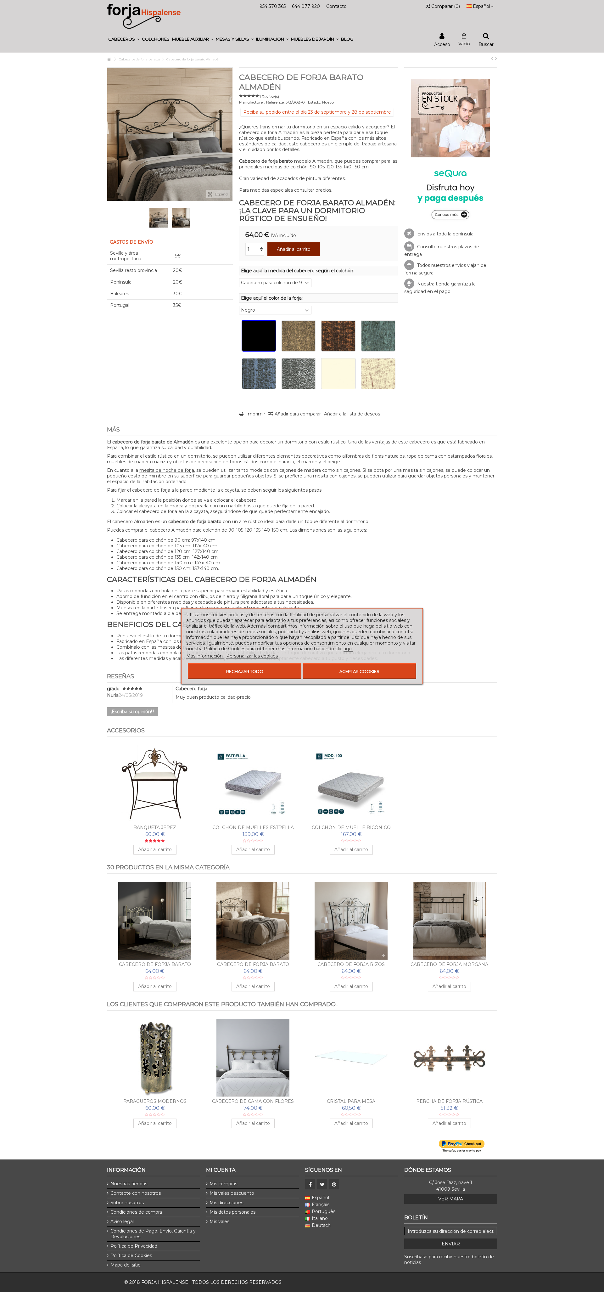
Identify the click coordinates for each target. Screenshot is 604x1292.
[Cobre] (338, 336)
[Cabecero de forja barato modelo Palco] (253, 921)
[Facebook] (310, 1184)
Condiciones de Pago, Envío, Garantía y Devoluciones (153, 1233)
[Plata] (298, 373)
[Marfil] (338, 373)
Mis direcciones (226, 1202)
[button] (124, 39)
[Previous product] (492, 58)
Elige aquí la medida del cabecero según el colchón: (298, 271)
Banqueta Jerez (154, 827)
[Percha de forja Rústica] (449, 1058)
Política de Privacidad (133, 1246)
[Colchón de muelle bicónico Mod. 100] (351, 784)
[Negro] (259, 336)
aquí (348, 648)
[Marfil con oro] (378, 373)
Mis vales (219, 1221)
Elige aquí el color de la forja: (272, 298)
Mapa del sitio (125, 1265)
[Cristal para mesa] (351, 1058)
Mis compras (223, 1184)
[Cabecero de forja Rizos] (351, 921)
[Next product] (496, 58)
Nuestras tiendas (128, 1184)
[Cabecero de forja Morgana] (449, 921)
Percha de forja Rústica (449, 1101)
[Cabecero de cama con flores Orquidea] (253, 1058)
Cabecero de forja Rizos (351, 964)
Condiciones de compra (136, 1212)
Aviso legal (122, 1221)
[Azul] (259, 373)
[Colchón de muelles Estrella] (253, 784)
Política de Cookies (131, 1255)
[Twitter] (322, 1184)
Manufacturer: (252, 102)
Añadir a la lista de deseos (352, 414)
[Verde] (378, 336)
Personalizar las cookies (252, 655)
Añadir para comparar (298, 414)
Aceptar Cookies (359, 671)
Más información (205, 655)
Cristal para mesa (351, 1101)
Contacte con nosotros (135, 1193)
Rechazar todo (244, 671)
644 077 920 (306, 6)
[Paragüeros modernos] (154, 1058)
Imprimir (255, 414)
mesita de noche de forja (166, 470)
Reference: (275, 102)
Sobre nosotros (127, 1202)
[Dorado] (298, 336)
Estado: (314, 102)
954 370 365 (273, 6)
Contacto (336, 6)
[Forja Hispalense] (144, 16)
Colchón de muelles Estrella (253, 827)
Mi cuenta (220, 1170)
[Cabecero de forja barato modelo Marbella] (154, 921)
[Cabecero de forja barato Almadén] (158, 218)
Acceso (442, 44)
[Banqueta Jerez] (154, 784)
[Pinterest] (334, 1184)
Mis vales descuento (232, 1193)
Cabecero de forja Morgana (449, 964)
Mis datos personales (232, 1212)
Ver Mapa (450, 1199)
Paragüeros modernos (155, 1101)
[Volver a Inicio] (109, 59)
